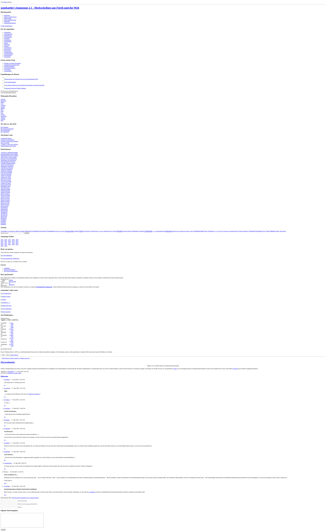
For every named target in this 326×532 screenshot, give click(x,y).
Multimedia (183, 231)
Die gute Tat (4, 215)
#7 (4, 449)
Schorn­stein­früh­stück (9, 68)
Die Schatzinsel (5, 132)
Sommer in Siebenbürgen (7, 140)
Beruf (17, 231)
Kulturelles (7, 44)
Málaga (3, 108)
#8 (4, 460)
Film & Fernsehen (60, 231)
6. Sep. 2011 (11, 332)
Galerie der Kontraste (6, 169)
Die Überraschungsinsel (7, 128)
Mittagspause (176, 231)
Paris (2, 110)
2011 (5, 241)
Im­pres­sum (7, 15)
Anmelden (7, 268)
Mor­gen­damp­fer (8, 362)
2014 (17, 241)
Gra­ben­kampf (7, 71)
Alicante (3, 99)
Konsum (124, 231)
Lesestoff (141, 231)
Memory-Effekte (5, 201)
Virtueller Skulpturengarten (8, 163)
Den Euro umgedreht (6, 172)
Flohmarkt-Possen (5, 189)
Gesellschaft (94, 231)
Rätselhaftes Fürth (5, 186)
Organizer (216, 231)
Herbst (111, 231)
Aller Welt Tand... (5, 187)
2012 (9, 241)
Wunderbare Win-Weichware (8, 160)
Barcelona (3, 100)
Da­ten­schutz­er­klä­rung (10, 23)
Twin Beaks (7, 69)
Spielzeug (245, 231)
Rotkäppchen (4, 209)
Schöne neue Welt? (6, 177)
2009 (17, 240)
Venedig (3, 119)
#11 (5, 495)
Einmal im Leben (5, 200)
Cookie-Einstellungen (6, 26)
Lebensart (135, 231)
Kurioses (6, 46)
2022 (9, 244)
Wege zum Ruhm (5, 195)
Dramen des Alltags (6, 178)
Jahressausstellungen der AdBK (9, 154)
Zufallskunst (4, 213)
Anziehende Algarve (6, 138)
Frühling (76, 231)
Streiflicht (3, 221)
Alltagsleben (7, 32)
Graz (2, 104)
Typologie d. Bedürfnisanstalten (9, 152)
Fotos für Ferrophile (6, 174)
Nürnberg (211, 231)
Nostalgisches (7, 47)
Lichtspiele (148, 231)
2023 (13, 244)
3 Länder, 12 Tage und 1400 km (9, 144)
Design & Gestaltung (32, 231)
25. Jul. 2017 (11, 339)
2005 (2, 240)
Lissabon (3, 105)
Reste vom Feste (5, 198)
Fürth (81, 231)
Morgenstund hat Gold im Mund (9, 155)
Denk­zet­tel (7, 21)
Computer (22, 231)
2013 (13, 241)
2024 (17, 244)
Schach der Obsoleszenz (7, 164)
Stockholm (3, 116)
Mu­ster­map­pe (7, 18)
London (3, 107)
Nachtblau (7, 379)
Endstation (3, 219)
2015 (2, 243)
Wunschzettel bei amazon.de (44, 287)
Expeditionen (7, 40)
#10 (5, 483)
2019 (17, 243)
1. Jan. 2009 (11, 326)
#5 (4, 425)
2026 (5, 246)
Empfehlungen (8, 37)
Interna (6, 43)
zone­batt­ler (92, 492)
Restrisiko (3, 222)
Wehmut (272, 231)
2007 (9, 240)
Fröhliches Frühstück (6, 171)
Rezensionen (7, 50)
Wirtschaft (283, 231)
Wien (2, 120)
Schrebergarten (8, 52)
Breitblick (3, 224)
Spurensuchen (8, 55)
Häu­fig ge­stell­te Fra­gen (10, 17)
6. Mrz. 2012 (11, 335)
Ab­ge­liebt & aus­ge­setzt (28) (11, 65)
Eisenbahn (43, 231)
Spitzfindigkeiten (8, 54)
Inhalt (5, 2)
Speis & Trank (238, 231)
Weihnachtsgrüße (5, 190)
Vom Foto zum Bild (6, 181)
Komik (119, 231)
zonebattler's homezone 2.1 (40, 7)
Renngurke (226, 231)
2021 (5, 244)
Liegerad (154, 231)
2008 (13, 240)
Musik (192, 231)
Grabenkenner (8, 463)
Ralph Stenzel (14, 355)
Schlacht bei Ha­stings (34, 394)
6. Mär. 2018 (11, 342)
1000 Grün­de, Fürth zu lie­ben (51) (11, 358)
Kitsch (115, 231)
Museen (188, 231)
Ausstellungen (12, 231)
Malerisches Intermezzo (7, 166)
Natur (206, 231)
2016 (5, 243)
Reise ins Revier (5, 143)
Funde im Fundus (5, 192)
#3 (4, 405)
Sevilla (2, 114)
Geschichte (86, 231)
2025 (2, 246)
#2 (4, 397)
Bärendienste (4, 210)
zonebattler (7, 388)
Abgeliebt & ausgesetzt (7, 168)
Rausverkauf (7, 49)
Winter (277, 231)
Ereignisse (7, 38)
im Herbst (235, 368)
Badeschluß (4, 216)
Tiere (263, 231)
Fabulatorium (7, 41)
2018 (13, 243)
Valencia (3, 117)
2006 (5, 240)
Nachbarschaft (199, 231)
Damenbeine (4, 212)
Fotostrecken (69, 231)
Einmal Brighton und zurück (8, 146)
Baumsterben (4, 207)
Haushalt (106, 231)
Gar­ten (175, 368)
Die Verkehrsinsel (5, 130)
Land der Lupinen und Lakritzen (9, 141)
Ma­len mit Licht (25, 358)
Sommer (231, 231)
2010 (2, 241)
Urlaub (267, 231)
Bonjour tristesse (5, 193)
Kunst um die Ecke (6, 184)
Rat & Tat (221, 231)
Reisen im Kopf (5, 204)
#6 (4, 440)
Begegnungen (8, 35)
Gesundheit (100, 231)
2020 (2, 244)
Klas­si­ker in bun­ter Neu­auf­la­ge (12, 63)
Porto (2, 111)
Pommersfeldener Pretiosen (8, 161)
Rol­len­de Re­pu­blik (9, 66)
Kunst (129, 231)
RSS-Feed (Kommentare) (11, 271)
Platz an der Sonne (6, 180)
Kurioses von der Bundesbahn (9, 158)
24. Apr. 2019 (11, 345)
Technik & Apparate (255, 231)
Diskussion (4, 376)
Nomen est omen (5, 197)
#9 (4, 469)
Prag (2, 113)
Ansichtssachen (8, 34)
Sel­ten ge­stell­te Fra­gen (10, 20)
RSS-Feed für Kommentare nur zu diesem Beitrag (25, 498)
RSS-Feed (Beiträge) (9, 269)
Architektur (4, 231)
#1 (4, 385)
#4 (4, 417)
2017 (9, 243)
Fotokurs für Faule (6, 183)
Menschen (168, 231)
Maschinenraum (160, 231)
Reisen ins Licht (5, 203)
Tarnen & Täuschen (6, 175)
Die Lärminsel (4, 127)
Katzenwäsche (4, 206)
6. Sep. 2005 (11, 323)
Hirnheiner (3, 218)
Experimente (51, 231)
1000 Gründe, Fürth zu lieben (9, 157)
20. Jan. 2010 (11, 329)
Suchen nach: (4, 233)
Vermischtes (7, 57)
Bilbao (2, 102)
